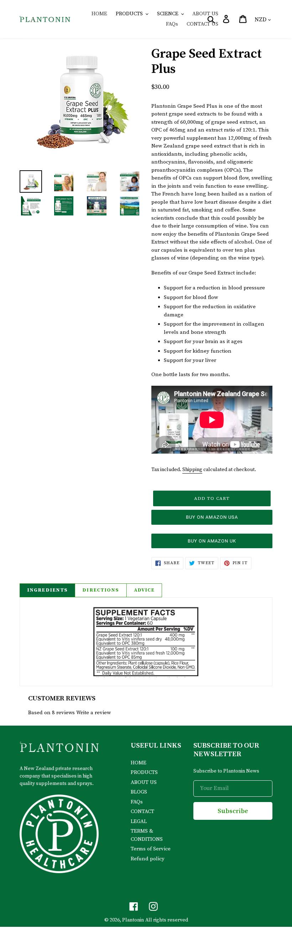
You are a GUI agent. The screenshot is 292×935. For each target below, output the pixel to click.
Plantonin (133, 920)
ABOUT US (144, 782)
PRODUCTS (144, 772)
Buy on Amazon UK (212, 541)
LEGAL (139, 821)
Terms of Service (151, 848)
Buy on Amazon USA (212, 517)
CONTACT (142, 811)
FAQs (137, 801)
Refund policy (148, 858)
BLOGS (139, 792)
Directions (100, 590)
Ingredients (47, 590)
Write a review (93, 712)
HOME (138, 762)
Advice (144, 590)
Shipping (192, 469)
